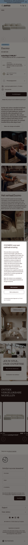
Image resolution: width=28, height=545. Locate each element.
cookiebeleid (18, 278)
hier (12, 281)
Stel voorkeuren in (14, 292)
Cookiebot (8, 300)
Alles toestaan (14, 287)
